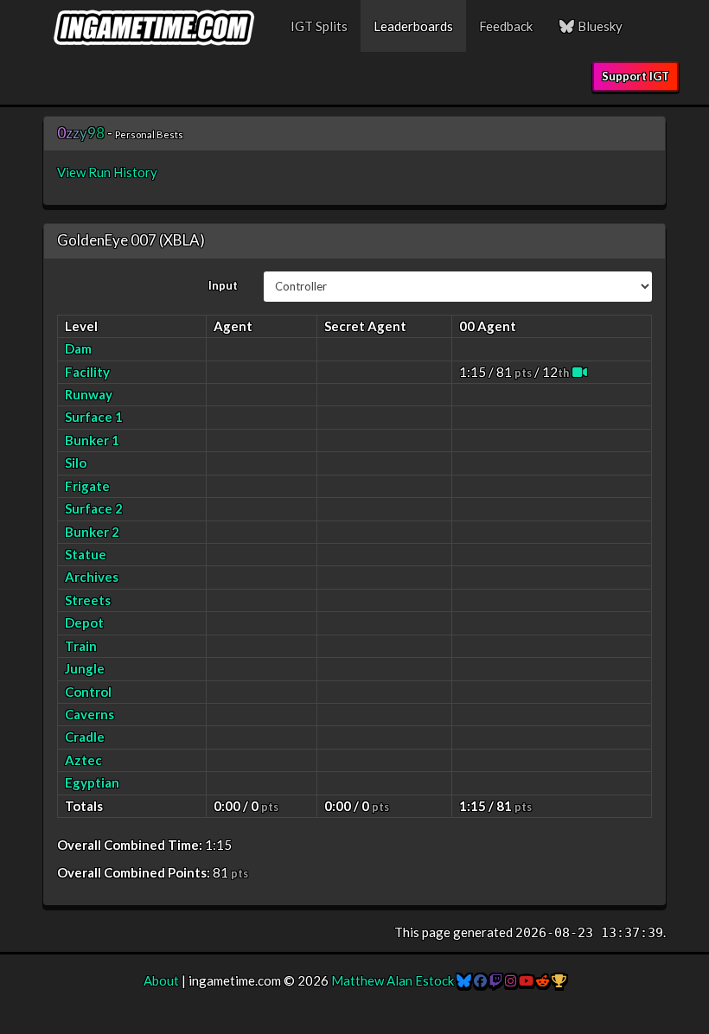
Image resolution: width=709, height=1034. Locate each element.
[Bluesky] (464, 980)
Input (223, 285)
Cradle (85, 736)
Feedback (506, 26)
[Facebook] (480, 980)
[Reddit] (542, 980)
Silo (75, 462)
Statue (85, 554)
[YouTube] (526, 980)
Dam (78, 348)
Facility (87, 372)
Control (88, 691)
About (161, 980)
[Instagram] (510, 980)
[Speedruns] (559, 980)
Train (81, 646)
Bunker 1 (92, 440)
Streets (88, 600)
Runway (88, 394)
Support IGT (635, 76)
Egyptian (92, 782)
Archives (91, 576)
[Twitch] (495, 980)
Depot (84, 622)
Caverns (89, 714)
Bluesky (599, 26)
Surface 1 (94, 416)
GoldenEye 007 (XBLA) (131, 240)
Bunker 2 (92, 531)
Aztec (83, 760)
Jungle (85, 668)
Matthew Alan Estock (392, 980)
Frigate (87, 486)
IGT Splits (319, 26)
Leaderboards (413, 26)
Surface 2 (94, 508)
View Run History (107, 172)
